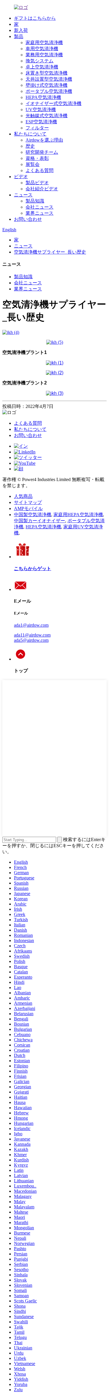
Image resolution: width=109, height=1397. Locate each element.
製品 (18, 36)
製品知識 (35, 200)
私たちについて (30, 133)
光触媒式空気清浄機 (46, 115)
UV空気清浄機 (41, 109)
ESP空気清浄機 (41, 121)
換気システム (39, 60)
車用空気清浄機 (42, 48)
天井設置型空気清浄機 (49, 79)
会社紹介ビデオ (42, 188)
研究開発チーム (42, 152)
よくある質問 (39, 170)
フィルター (37, 127)
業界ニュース (39, 213)
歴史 (30, 146)
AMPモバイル (28, 508)
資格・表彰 (37, 158)
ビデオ (21, 176)
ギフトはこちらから (35, 18)
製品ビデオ (37, 182)
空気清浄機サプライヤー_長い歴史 (50, 252)
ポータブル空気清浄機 (49, 91)
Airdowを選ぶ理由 (44, 140)
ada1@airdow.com (31, 625)
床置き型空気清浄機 (46, 73)
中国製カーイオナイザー (39, 520)
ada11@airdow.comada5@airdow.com (32, 637)
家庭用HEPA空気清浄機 (78, 514)
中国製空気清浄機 (32, 514)
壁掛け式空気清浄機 (46, 85)
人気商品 (23, 496)
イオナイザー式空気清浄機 (53, 103)
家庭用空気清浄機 (44, 42)
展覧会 (33, 164)
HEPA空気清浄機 (43, 97)
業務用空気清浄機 (44, 54)
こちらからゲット (32, 568)
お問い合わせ (28, 219)
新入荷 (21, 30)
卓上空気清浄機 (42, 66)
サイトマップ (28, 502)
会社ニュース (39, 207)
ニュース (23, 194)
